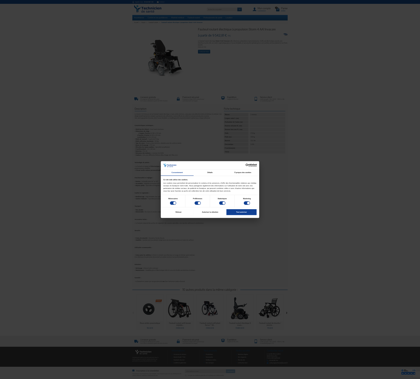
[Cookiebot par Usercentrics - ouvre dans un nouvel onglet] (247, 165)
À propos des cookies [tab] (242, 172)
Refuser (179, 212)
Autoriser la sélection (210, 212)
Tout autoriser (241, 212)
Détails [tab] (210, 172)
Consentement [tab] (177, 172)
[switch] (198, 203)
